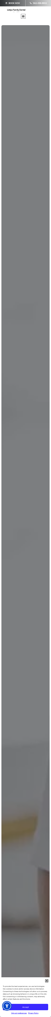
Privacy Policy (33, 1013)
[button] (46, 980)
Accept (25, 1007)
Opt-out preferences (19, 1013)
